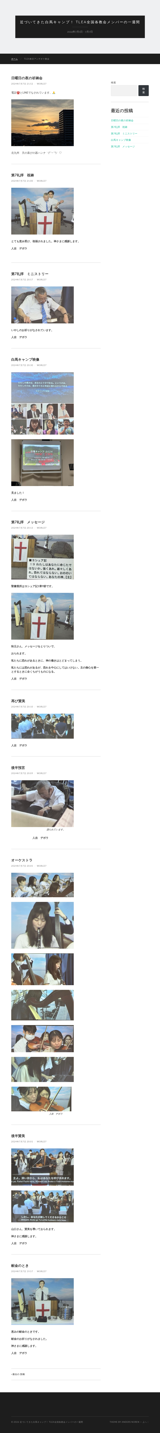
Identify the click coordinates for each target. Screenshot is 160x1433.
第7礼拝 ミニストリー (29, 274)
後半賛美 (18, 1136)
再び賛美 (18, 701)
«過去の (18, 1374)
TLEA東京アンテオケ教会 (36, 59)
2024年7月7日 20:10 (22, 706)
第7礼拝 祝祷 (22, 175)
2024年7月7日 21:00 (22, 181)
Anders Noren (130, 1422)
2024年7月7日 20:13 (22, 528)
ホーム (14, 59)
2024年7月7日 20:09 (22, 773)
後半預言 (18, 768)
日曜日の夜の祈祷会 (26, 78)
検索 (113, 82)
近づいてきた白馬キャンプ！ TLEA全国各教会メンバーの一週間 (80, 22)
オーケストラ (22, 860)
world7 (42, 83)
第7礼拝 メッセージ (28, 522)
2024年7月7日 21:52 (22, 83)
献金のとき (20, 1266)
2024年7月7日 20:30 (22, 365)
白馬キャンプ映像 (25, 359)
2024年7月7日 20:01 (22, 1141)
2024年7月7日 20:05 (22, 866)
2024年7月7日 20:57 (22, 279)
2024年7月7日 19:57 (22, 1271)
